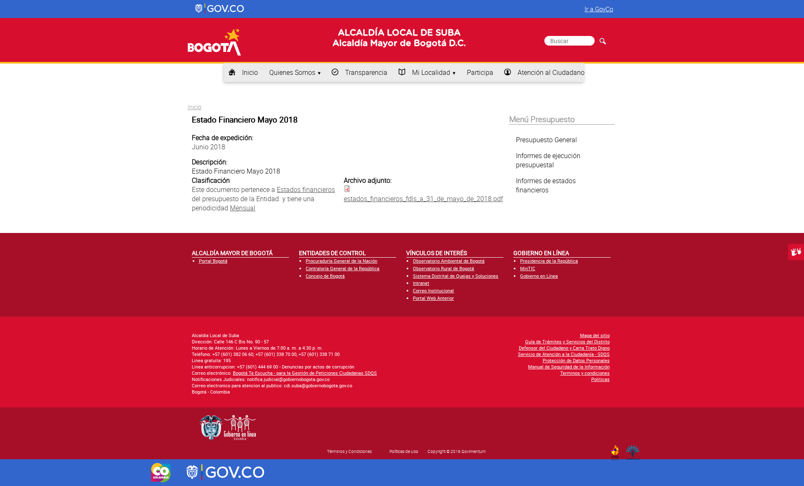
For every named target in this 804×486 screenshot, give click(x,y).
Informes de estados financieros (546, 185)
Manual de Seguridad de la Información (569, 366)
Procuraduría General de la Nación (341, 261)
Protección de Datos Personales (576, 360)
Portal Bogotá (213, 261)
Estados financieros (306, 189)
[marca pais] (161, 473)
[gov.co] (220, 9)
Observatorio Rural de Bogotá (443, 268)
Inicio (250, 72)
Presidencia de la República (549, 261)
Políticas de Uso (403, 451)
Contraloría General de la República (342, 268)
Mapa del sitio (595, 335)
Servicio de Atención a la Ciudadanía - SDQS (564, 354)
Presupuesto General (546, 139)
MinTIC (527, 268)
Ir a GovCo (599, 9)
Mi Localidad (431, 72)
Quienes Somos (292, 72)
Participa (480, 72)
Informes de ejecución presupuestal (548, 160)
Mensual (242, 207)
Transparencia (366, 72)
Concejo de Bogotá (325, 276)
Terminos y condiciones (585, 373)
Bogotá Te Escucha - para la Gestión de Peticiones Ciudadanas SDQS (305, 373)
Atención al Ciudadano (551, 72)
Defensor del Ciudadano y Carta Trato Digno (564, 348)
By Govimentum (634, 450)
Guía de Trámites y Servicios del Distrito (567, 341)
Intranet (421, 283)
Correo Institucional (433, 290)
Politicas (600, 379)
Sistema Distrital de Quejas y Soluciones (455, 276)
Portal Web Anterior (433, 298)
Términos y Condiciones (349, 451)
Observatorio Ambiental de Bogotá (448, 261)
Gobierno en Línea (539, 276)
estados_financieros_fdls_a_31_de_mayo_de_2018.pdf (423, 198)
